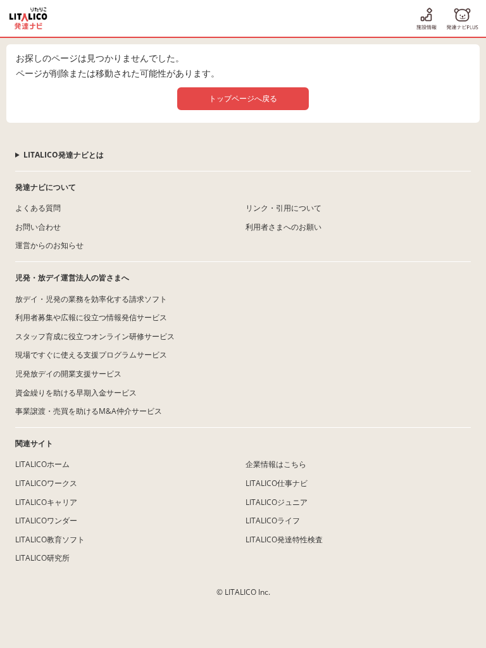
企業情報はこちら (276, 464)
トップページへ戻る (243, 98)
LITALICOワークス (46, 483)
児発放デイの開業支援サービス (68, 373)
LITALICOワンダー (46, 520)
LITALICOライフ (273, 520)
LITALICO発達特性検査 (284, 539)
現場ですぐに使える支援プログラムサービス (91, 354)
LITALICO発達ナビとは (63, 154)
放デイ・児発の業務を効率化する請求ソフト (91, 299)
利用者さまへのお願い (283, 226)
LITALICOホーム (42, 464)
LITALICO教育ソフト (50, 539)
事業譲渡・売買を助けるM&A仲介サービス (88, 411)
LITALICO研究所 (42, 557)
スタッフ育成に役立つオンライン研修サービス (95, 336)
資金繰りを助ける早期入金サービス (76, 392)
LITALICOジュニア (277, 502)
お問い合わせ (38, 226)
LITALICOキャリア (46, 502)
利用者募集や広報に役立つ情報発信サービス (91, 317)
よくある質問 (38, 207)
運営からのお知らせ (49, 245)
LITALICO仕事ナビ (277, 483)
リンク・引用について (283, 207)
